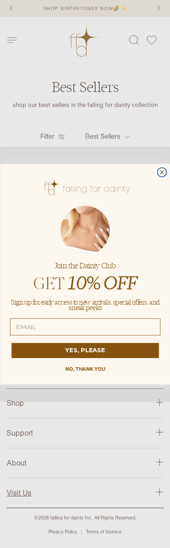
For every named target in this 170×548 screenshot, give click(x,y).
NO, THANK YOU (85, 369)
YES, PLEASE (85, 350)
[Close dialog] (161, 172)
